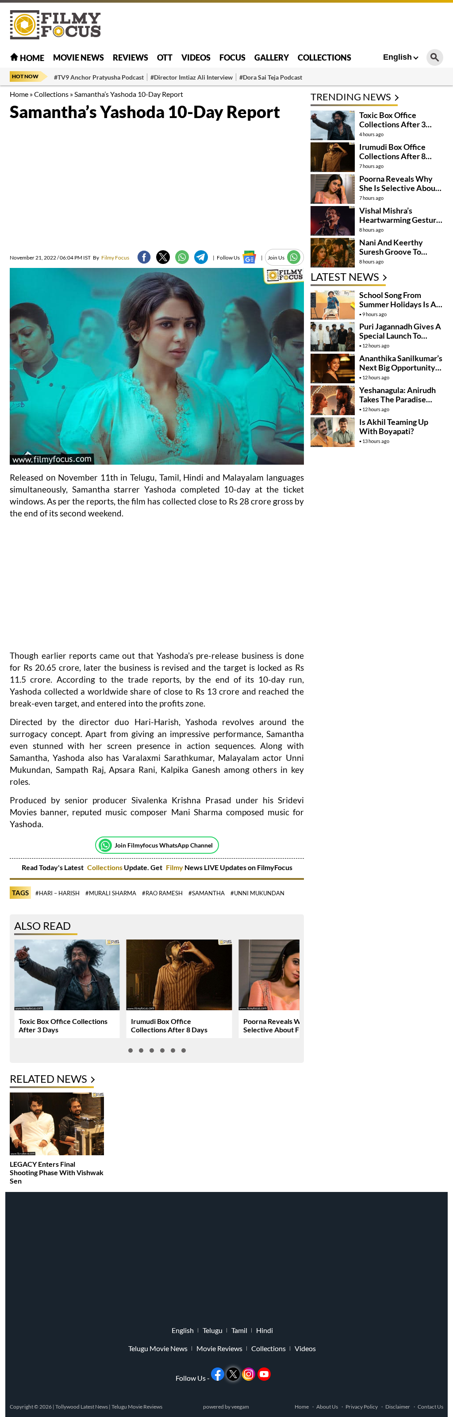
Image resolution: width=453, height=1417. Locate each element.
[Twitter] (163, 257)
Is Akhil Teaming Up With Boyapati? (393, 426)
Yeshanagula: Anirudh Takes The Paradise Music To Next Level (397, 399)
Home (31, 58)
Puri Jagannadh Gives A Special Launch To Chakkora (400, 335)
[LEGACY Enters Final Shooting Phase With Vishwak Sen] (57, 1124)
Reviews (130, 57)
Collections (324, 57)
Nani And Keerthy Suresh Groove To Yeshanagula (391, 251)
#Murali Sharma (110, 893)
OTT (165, 57)
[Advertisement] (282, 24)
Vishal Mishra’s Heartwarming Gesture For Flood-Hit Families (400, 220)
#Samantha (206, 893)
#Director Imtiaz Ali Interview (191, 77)
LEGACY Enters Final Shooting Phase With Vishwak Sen (57, 1172)
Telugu (213, 1330)
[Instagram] (248, 1374)
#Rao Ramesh (162, 893)
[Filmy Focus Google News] (249, 257)
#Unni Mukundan (257, 893)
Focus (232, 57)
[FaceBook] (144, 257)
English (397, 57)
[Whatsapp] (105, 845)
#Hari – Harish (57, 893)
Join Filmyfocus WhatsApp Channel (164, 845)
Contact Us (430, 1406)
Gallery (271, 57)
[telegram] (201, 257)
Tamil (239, 1330)
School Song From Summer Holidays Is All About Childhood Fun (400, 304)
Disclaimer (397, 1406)
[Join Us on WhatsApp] (294, 257)
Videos (196, 57)
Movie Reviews (219, 1348)
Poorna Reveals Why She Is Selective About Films (286, 1025)
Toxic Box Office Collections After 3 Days (392, 124)
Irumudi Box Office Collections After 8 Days (169, 1025)
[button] (130, 1050)
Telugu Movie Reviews (136, 1406)
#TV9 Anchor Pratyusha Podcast (99, 77)
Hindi (264, 1330)
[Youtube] (264, 1374)
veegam (240, 1406)
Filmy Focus (111, 257)
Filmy (175, 867)
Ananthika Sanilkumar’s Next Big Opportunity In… (400, 367)
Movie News (78, 57)
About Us (327, 1406)
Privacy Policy (362, 1406)
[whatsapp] (182, 257)
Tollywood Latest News (82, 1406)
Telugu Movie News (158, 1348)
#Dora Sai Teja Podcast (270, 77)
